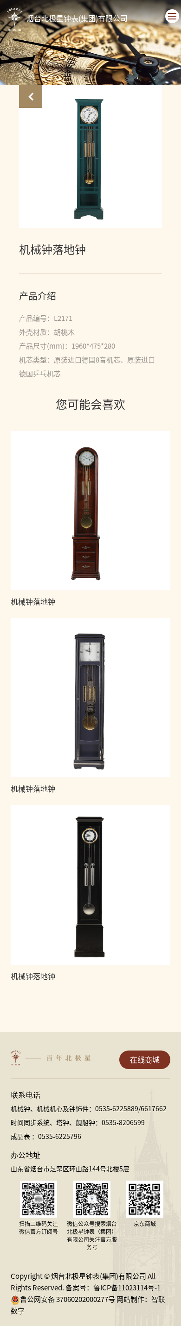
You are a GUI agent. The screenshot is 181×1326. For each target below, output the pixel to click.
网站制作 (130, 1299)
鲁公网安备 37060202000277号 (67, 1299)
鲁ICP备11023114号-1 (127, 1287)
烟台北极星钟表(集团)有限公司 (77, 18)
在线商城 (145, 1059)
